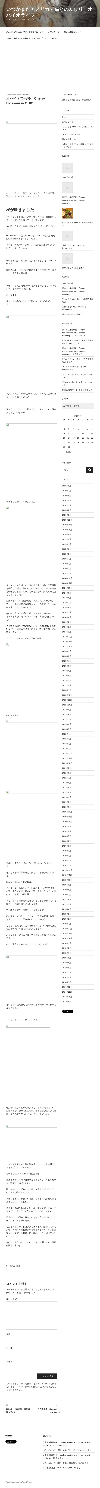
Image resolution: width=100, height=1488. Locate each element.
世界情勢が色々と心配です (73, 314)
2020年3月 (66, 856)
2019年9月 (66, 885)
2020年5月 (66, 846)
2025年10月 (67, 530)
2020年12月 (67, 812)
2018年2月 (66, 977)
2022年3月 (66, 739)
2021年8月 (66, 773)
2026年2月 (66, 510)
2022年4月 (66, 734)
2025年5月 (66, 554)
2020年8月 (66, 831)
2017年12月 (67, 987)
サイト (9, 1361)
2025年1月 (66, 573)
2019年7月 (66, 895)
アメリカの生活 (15, 1266)
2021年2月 (66, 802)
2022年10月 (67, 705)
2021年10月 (67, 763)
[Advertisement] (50, 62)
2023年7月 (66, 661)
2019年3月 (66, 914)
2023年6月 (66, 666)
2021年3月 (66, 797)
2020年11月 (67, 817)
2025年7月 (66, 544)
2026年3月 (66, 505)
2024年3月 (66, 622)
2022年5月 (66, 729)
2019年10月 (67, 880)
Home (54, 38)
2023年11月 (67, 642)
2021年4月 (66, 792)
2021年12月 (67, 753)
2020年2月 (66, 860)
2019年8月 (66, 890)
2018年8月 (66, 948)
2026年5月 (66, 500)
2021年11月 (67, 758)
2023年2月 (66, 685)
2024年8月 (66, 598)
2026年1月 (66, 515)
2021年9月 (66, 768)
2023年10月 (67, 646)
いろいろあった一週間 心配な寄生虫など (60, 1450)
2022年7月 (66, 719)
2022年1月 (66, 749)
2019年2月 (66, 919)
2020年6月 (66, 841)
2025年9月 (66, 534)
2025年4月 (66, 559)
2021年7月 (66, 778)
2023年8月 (66, 656)
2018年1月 (66, 982)
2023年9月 (66, 651)
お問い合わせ (53, 32)
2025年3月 (66, 564)
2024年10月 (67, 588)
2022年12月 (67, 695)
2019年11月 (67, 875)
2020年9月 (66, 826)
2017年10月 (67, 997)
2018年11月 (67, 933)
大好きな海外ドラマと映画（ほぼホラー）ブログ (26, 38)
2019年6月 (66, 899)
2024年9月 (66, 593)
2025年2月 (66, 569)
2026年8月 (66, 486)
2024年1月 (66, 632)
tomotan (25, 94)
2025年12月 (67, 520)
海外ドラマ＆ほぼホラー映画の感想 (76, 100)
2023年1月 (66, 690)
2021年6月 (66, 783)
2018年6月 (66, 958)
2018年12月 (67, 929)
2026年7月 (66, 491)
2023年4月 (66, 676)
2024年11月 (67, 583)
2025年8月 (66, 539)
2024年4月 (66, 617)
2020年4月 (66, 851)
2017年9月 (66, 1002)
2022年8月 (66, 714)
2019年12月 (67, 870)
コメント (11, 1299)
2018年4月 (66, 968)
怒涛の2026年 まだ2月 (72, 382)
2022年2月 (66, 744)
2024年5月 (66, 612)
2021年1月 (66, 807)
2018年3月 (66, 972)
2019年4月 (66, 909)
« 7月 (68, 451)
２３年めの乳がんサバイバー (74, 367)
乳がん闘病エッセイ (72, 32)
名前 (8, 1334)
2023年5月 (66, 671)
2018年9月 (66, 943)
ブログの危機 (67, 283)
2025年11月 (67, 525)
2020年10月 (67, 822)
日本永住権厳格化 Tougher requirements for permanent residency (73, 291)
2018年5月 (66, 963)
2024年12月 (67, 578)
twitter (64, 117)
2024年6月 (66, 607)
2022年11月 (67, 700)
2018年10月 (67, 938)
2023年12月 (67, 637)
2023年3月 (66, 680)
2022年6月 (66, 724)
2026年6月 (66, 496)
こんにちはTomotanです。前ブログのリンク (24, 32)
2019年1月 (66, 924)
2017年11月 (67, 992)
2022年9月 (66, 710)
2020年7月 (66, 836)
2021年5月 (66, 787)
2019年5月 (66, 904)
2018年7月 (66, 953)
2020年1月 (66, 865)
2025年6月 (66, 549)
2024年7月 (66, 602)
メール (9, 1348)
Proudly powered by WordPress (18, 1482)
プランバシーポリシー (71, 134)
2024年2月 (66, 627)
